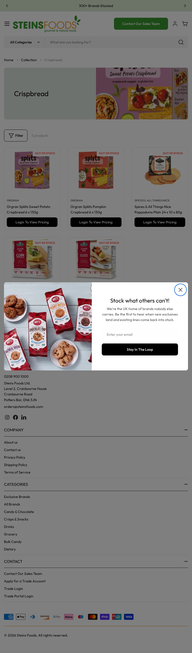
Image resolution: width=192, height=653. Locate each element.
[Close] (181, 290)
